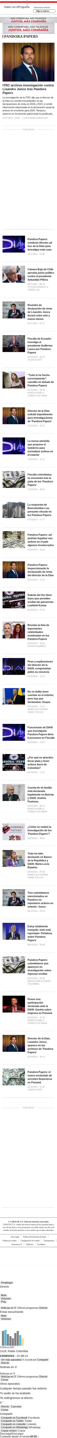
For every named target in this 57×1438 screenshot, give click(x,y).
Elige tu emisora (42, 11)
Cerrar (4, 1379)
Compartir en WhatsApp (14, 1427)
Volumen (6, 1298)
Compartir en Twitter (12, 1421)
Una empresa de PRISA (28, 1254)
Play (3, 1301)
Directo (43, 1308)
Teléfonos (29, 1244)
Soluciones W (17, 1244)
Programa (23, 7)
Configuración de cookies (30, 1241)
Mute (3, 1295)
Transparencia (49, 1241)
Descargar (6, 1433)
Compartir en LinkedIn (13, 1424)
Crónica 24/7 (7, 1347)
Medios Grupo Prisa (28, 1262)
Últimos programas (27, 1308)
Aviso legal (15, 1237)
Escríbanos (41, 1244)
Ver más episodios (11, 1359)
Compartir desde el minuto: (18, 1436)
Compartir (42, 1359)
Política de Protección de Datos (34, 1237)
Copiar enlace (9, 1430)
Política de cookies (10, 1241)
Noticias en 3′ (8, 1308)
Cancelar (16, 1406)
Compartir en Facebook (14, 1417)
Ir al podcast (29, 1359)
